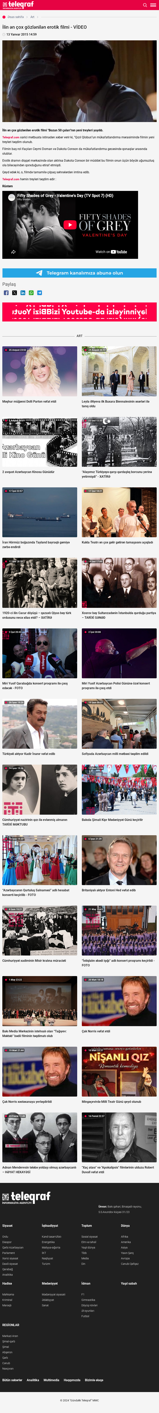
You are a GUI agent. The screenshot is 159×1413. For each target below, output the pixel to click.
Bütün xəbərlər (12, 1380)
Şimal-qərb (8, 1341)
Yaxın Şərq (127, 1252)
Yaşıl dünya (88, 1247)
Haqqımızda (72, 1380)
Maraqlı (6, 1305)
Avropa (125, 1258)
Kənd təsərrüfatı (51, 1236)
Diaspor (7, 1242)
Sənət (45, 1305)
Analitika (7, 1274)
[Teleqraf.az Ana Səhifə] (18, 5)
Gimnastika (88, 1299)
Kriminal (7, 1299)
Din (83, 1263)
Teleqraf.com (10, 137)
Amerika (126, 1242)
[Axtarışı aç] (145, 5)
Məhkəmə (8, 1294)
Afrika (124, 1236)
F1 (83, 1294)
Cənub (6, 1363)
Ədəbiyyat (48, 1299)
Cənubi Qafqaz (130, 1263)
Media (85, 1258)
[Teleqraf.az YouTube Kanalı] (79, 312)
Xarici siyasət (10, 1258)
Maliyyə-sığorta (51, 1247)
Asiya (124, 1247)
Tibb (84, 1252)
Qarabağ (7, 1269)
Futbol (85, 1316)
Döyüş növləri (89, 1305)
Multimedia (51, 1380)
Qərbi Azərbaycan (12, 1247)
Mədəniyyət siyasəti (53, 1294)
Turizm (46, 1263)
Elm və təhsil (88, 1242)
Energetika (48, 1242)
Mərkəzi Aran (10, 1336)
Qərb (5, 1357)
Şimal (5, 1346)
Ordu (5, 1236)
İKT (44, 1252)
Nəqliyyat (47, 1258)
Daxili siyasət (10, 1263)
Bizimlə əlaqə (94, 1380)
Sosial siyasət (89, 1236)
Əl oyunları (87, 1310)
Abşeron (7, 1352)
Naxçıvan (8, 1368)
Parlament (8, 1252)
